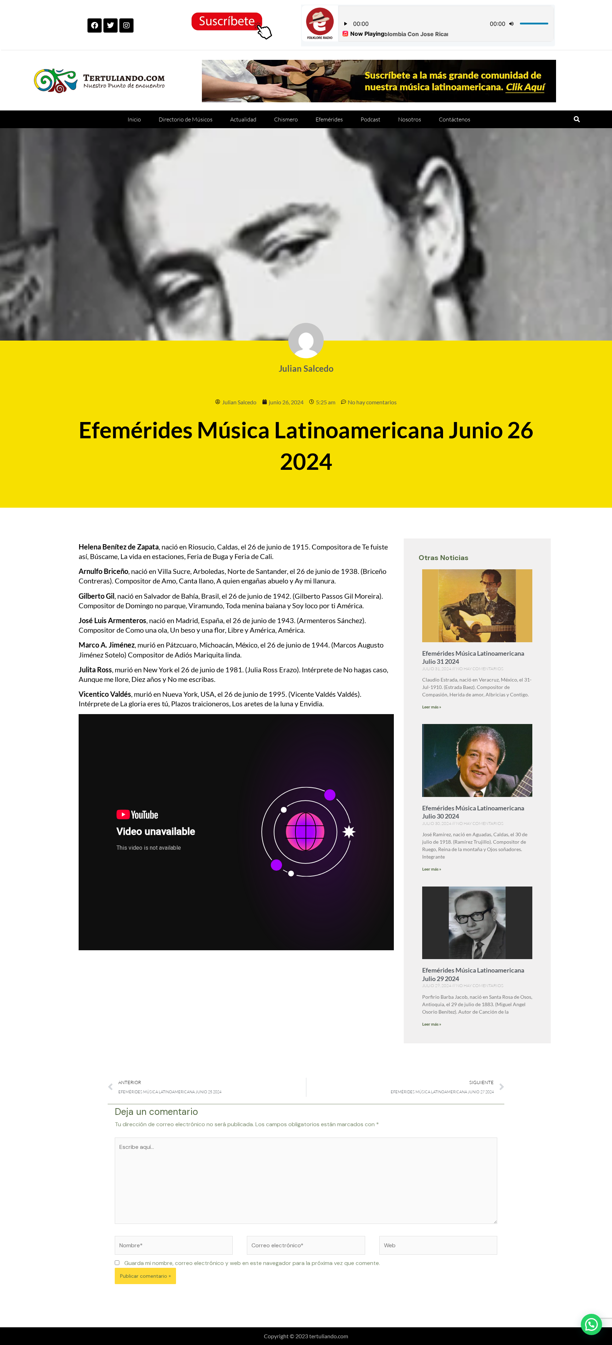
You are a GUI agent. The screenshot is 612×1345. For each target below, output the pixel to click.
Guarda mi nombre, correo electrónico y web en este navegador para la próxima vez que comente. (252, 1263)
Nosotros (409, 119)
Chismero (286, 119)
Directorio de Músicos (185, 119)
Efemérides (329, 119)
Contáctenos (454, 119)
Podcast (370, 119)
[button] (577, 119)
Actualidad (243, 119)
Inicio (134, 119)
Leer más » (431, 706)
